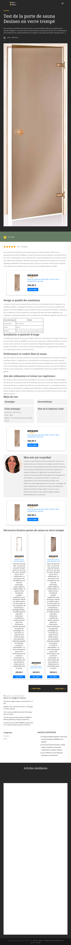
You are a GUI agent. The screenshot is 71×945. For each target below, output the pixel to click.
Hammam (6, 736)
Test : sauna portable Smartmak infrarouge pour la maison (27, 917)
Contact (38, 942)
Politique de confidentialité (52, 940)
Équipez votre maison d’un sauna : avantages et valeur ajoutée (28, 865)
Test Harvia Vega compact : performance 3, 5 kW (23, 813)
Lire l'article (12, 37)
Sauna (6, 10)
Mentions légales (38, 940)
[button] (14, 696)
